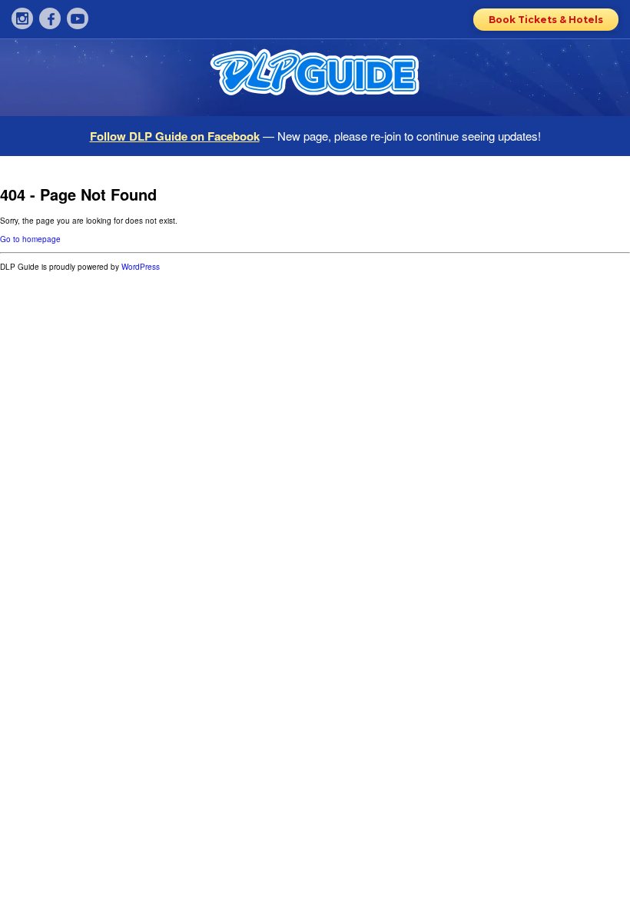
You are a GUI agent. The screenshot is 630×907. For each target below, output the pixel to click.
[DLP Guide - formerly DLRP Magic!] (315, 77)
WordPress (140, 266)
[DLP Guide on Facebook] (50, 18)
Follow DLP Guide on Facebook (175, 136)
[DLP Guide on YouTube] (77, 18)
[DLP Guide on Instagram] (22, 18)
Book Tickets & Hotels (546, 19)
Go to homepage (30, 239)
